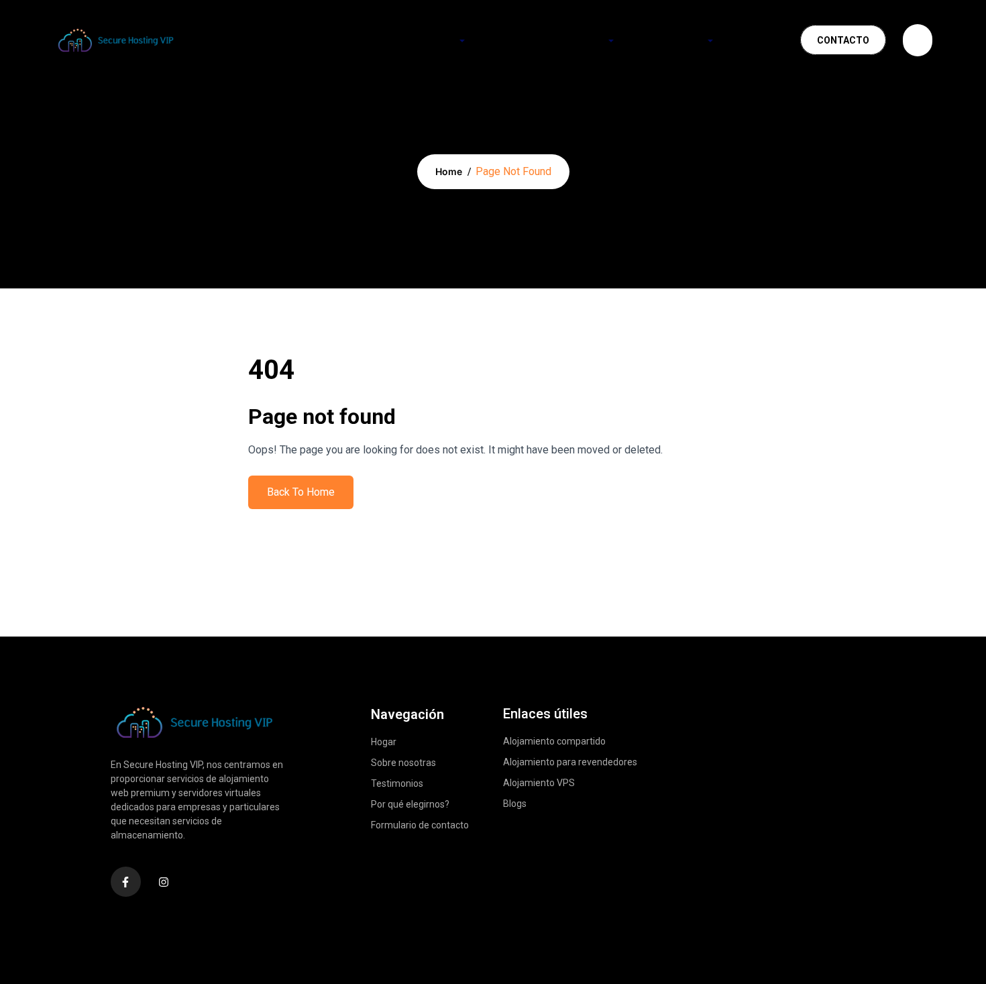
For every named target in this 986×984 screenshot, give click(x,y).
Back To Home (301, 492)
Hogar (358, 40)
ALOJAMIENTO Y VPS (552, 40)
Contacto (843, 40)
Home (448, 171)
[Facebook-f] (126, 882)
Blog (760, 40)
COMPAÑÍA (676, 40)
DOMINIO (432, 40)
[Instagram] (164, 882)
